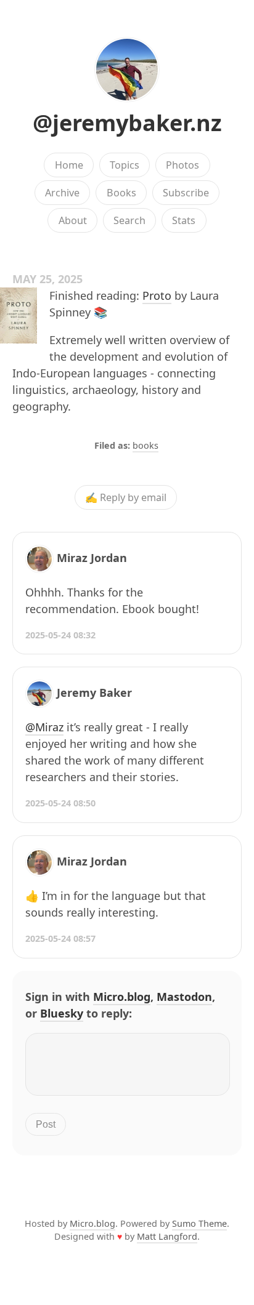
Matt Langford (167, 1236)
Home (69, 165)
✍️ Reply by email (125, 497)
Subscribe (186, 192)
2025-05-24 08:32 (60, 635)
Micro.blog (121, 996)
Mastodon (184, 996)
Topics (124, 165)
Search (129, 220)
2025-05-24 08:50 (60, 803)
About (73, 220)
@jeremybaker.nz (127, 123)
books (145, 445)
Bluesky (61, 1013)
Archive (62, 192)
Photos (182, 165)
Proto (156, 295)
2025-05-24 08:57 (60, 938)
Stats (183, 220)
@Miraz (44, 727)
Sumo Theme (199, 1223)
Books (121, 192)
